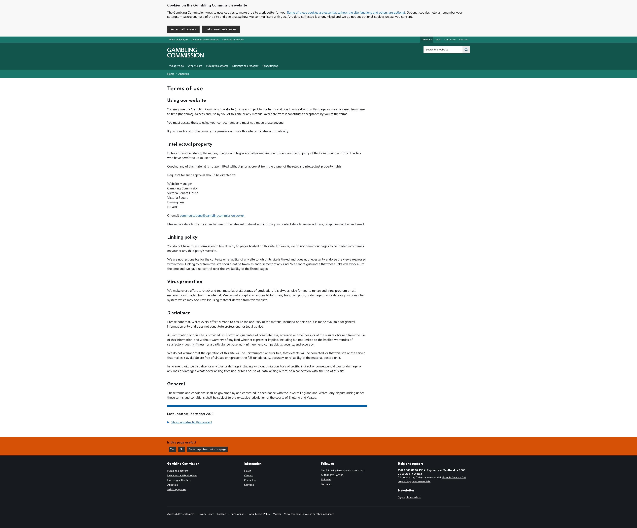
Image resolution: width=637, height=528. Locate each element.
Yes (173, 449)
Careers (248, 475)
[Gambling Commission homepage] (185, 56)
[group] (267, 422)
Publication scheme (217, 66)
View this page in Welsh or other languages (309, 514)
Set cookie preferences (221, 29)
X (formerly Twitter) (332, 475)
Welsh (277, 514)
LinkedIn (326, 479)
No (182, 449)
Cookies (221, 514)
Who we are (195, 66)
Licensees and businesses (205, 39)
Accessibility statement (180, 514)
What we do (176, 66)
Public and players (178, 39)
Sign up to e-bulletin (409, 497)
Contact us (450, 39)
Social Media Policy (259, 514)
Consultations (270, 66)
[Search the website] (466, 49)
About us (427, 39)
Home (170, 74)
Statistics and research (245, 66)
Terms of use (236, 514)
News (438, 39)
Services (463, 39)
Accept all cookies (183, 29)
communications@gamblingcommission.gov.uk (212, 216)
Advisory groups (176, 489)
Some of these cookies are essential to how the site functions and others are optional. (346, 12)
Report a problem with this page (207, 449)
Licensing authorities (233, 39)
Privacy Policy (206, 514)
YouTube (326, 484)
